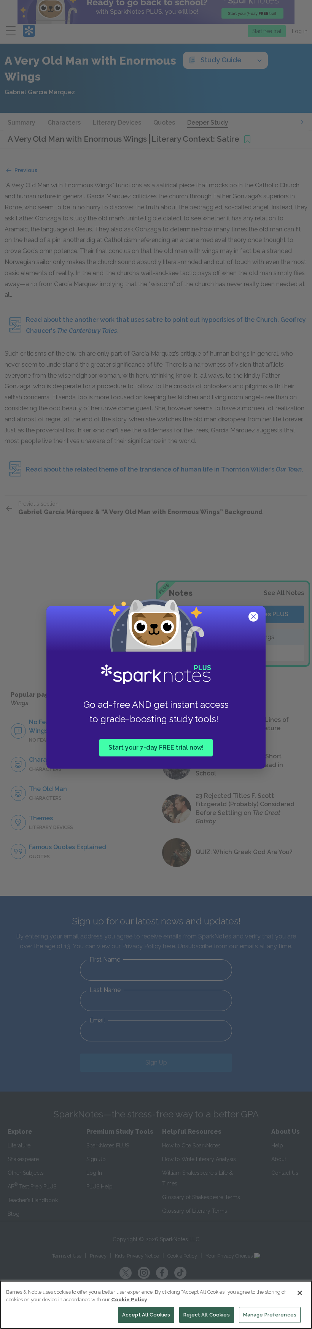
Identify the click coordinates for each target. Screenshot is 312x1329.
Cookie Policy (129, 1299)
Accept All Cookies (146, 1315)
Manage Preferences (269, 1315)
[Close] (299, 1293)
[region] (156, 1305)
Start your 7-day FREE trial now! (156, 747)
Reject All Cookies (206, 1315)
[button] (254, 617)
